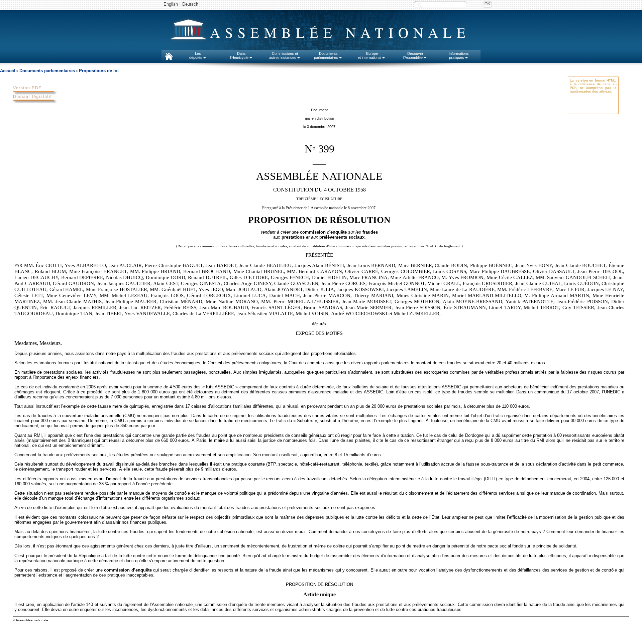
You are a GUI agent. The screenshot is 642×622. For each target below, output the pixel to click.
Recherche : (419, 5)
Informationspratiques (459, 55)
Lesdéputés (195, 55)
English (171, 4)
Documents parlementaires (47, 70)
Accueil (7, 70)
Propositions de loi (99, 70)
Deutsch (190, 4)
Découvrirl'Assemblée (413, 55)
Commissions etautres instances (283, 55)
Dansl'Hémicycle (239, 55)
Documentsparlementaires (326, 55)
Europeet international (369, 55)
